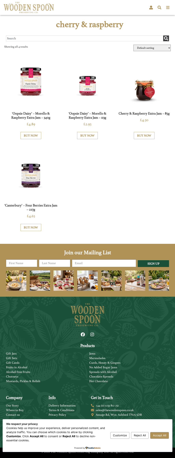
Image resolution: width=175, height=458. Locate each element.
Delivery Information (62, 405)
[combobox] (84, 38)
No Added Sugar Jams (103, 367)
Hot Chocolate (98, 381)
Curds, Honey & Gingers (104, 362)
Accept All (159, 435)
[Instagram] (92, 334)
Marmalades (97, 358)
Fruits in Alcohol (16, 367)
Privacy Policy (57, 414)
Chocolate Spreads (101, 376)
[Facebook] (83, 334)
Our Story (12, 405)
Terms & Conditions (61, 410)
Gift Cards (12, 362)
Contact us (13, 414)
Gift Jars (11, 353)
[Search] (159, 7)
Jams (92, 353)
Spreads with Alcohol (103, 372)
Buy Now (31, 135)
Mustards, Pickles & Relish (23, 381)
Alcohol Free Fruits (18, 372)
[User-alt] (151, 7)
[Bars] (168, 7)
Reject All (140, 435)
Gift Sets (11, 358)
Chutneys (12, 376)
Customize (120, 435)
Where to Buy (15, 410)
